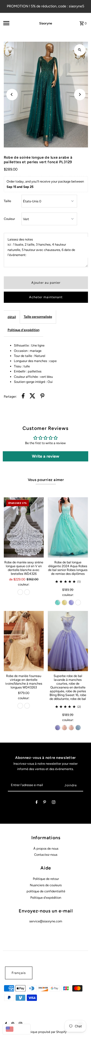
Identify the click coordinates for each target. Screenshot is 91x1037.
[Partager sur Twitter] (32, 396)
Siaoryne (45, 23)
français (19, 973)
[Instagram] (53, 803)
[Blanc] (27, 592)
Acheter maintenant (46, 297)
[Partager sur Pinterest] (42, 396)
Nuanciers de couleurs (46, 885)
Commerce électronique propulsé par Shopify (35, 1032)
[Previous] (12, 94)
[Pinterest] (44, 803)
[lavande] (71, 602)
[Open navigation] (14, 23)
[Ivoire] (20, 592)
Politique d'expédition (23, 330)
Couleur (9, 219)
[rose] (64, 727)
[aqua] (57, 602)
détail (12, 317)
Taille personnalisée (38, 317)
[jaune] (64, 602)
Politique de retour (46, 879)
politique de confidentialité (46, 891)
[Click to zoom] (79, 50)
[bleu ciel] (78, 727)
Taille (7, 201)
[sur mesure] (78, 602)
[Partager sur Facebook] (23, 396)
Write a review (45, 456)
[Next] (79, 94)
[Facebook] (37, 803)
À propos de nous (45, 848)
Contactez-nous (45, 854)
